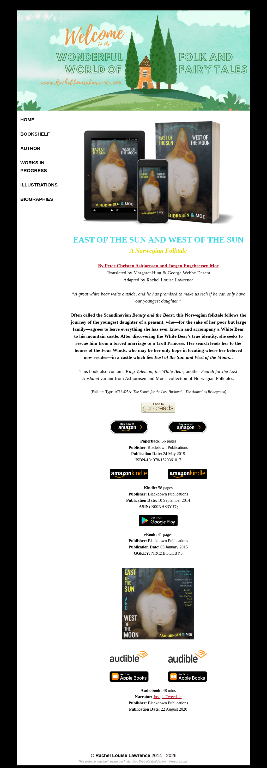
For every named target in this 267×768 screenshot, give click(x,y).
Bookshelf (35, 134)
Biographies (36, 199)
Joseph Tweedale (167, 696)
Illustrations (39, 185)
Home (27, 119)
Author (30, 148)
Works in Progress (33, 166)
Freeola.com (178, 761)
